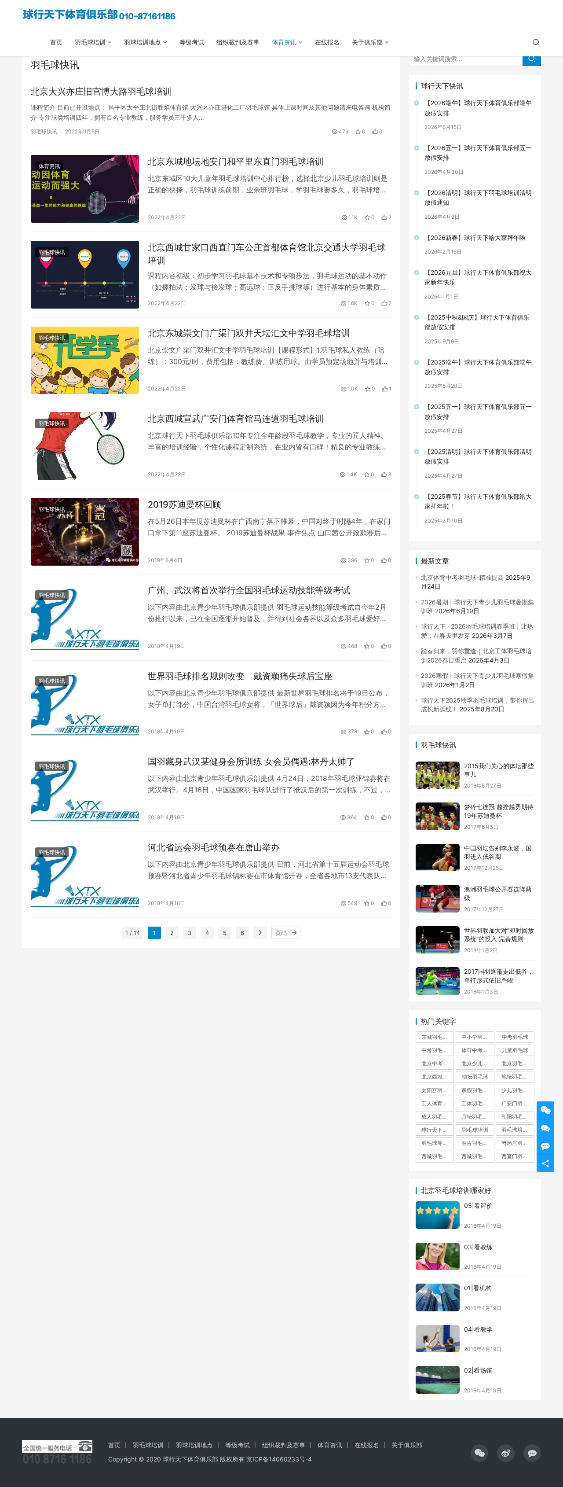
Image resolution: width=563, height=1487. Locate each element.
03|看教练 (478, 1247)
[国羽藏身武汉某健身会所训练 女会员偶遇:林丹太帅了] (85, 789)
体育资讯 (284, 42)
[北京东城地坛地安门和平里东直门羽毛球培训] (85, 189)
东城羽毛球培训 (437, 1037)
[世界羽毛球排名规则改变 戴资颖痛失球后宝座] (85, 703)
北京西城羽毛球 (437, 1076)
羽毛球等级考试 (437, 1143)
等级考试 (191, 42)
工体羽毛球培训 (477, 1103)
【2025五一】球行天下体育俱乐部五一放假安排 (478, 411)
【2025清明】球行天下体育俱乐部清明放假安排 (478, 456)
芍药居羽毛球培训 (517, 1143)
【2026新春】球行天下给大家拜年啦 (475, 237)
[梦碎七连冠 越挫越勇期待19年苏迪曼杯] (438, 816)
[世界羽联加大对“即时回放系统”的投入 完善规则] (438, 940)
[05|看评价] (438, 1215)
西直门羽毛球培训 (517, 1156)
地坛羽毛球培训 (517, 1076)
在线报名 (327, 42)
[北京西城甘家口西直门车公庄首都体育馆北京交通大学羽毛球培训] (85, 275)
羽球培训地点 (142, 42)
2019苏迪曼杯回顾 (184, 504)
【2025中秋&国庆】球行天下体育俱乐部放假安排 (477, 322)
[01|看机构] (438, 1297)
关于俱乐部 (367, 42)
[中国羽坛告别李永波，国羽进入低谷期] (438, 858)
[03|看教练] (438, 1256)
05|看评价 (478, 1205)
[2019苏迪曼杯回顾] (85, 532)
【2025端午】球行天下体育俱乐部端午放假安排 (478, 366)
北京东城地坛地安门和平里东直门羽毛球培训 (236, 161)
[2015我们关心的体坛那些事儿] (438, 775)
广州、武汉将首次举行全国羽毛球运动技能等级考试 (249, 590)
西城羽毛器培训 (437, 1156)
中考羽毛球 (515, 1037)
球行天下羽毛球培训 (437, 1129)
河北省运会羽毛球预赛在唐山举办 (214, 847)
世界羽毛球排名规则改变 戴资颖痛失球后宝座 (240, 676)
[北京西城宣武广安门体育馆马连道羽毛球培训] (85, 446)
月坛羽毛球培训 (477, 1116)
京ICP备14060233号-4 (279, 1459)
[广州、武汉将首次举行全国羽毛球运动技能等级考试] (85, 617)
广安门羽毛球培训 (517, 1103)
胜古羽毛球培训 (477, 1143)
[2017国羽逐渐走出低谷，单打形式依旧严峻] (438, 981)
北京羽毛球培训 (517, 1063)
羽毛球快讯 (44, 131)
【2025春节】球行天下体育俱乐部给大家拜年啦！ (478, 501)
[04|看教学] (438, 1339)
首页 (56, 42)
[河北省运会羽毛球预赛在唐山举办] (85, 875)
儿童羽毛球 (515, 1050)
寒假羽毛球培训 (477, 1090)
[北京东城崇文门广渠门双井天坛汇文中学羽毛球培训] (85, 360)
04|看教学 (478, 1329)
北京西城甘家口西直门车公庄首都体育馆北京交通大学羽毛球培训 (266, 253)
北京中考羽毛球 (437, 1063)
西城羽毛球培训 (477, 1156)
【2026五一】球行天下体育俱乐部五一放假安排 (478, 152)
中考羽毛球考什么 (437, 1050)
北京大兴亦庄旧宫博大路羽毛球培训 (101, 91)
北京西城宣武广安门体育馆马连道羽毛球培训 (236, 418)
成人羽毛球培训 (437, 1116)
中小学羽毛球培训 (477, 1037)
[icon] (479, 1453)
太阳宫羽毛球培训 (437, 1090)
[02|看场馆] (438, 1380)
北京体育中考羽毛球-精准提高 (462, 577)
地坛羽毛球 (475, 1076)
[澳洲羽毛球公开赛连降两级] (438, 899)
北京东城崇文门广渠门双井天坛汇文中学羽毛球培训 (249, 333)
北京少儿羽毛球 (477, 1063)
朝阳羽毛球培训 (517, 1116)
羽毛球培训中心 (517, 1129)
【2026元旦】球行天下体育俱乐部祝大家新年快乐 (478, 277)
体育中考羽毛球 (477, 1050)
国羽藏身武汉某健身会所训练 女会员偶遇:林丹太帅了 (251, 761)
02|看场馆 (478, 1370)
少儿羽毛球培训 (517, 1090)
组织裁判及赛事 (238, 42)
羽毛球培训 (90, 42)
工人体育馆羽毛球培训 (437, 1103)
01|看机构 (478, 1288)
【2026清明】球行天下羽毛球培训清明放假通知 (478, 197)
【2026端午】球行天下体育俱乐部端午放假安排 (478, 107)
